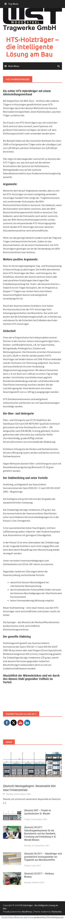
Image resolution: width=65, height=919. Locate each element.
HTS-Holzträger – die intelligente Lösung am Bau (32, 46)
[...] (4, 802)
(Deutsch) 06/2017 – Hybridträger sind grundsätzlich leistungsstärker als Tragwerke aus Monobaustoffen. (43, 856)
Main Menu (13, 66)
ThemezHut (56, 911)
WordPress (27, 911)
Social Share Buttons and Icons (17, 917)
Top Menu (13, 3)
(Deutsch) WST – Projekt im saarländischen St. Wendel (37, 812)
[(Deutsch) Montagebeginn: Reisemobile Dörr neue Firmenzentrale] (32, 764)
